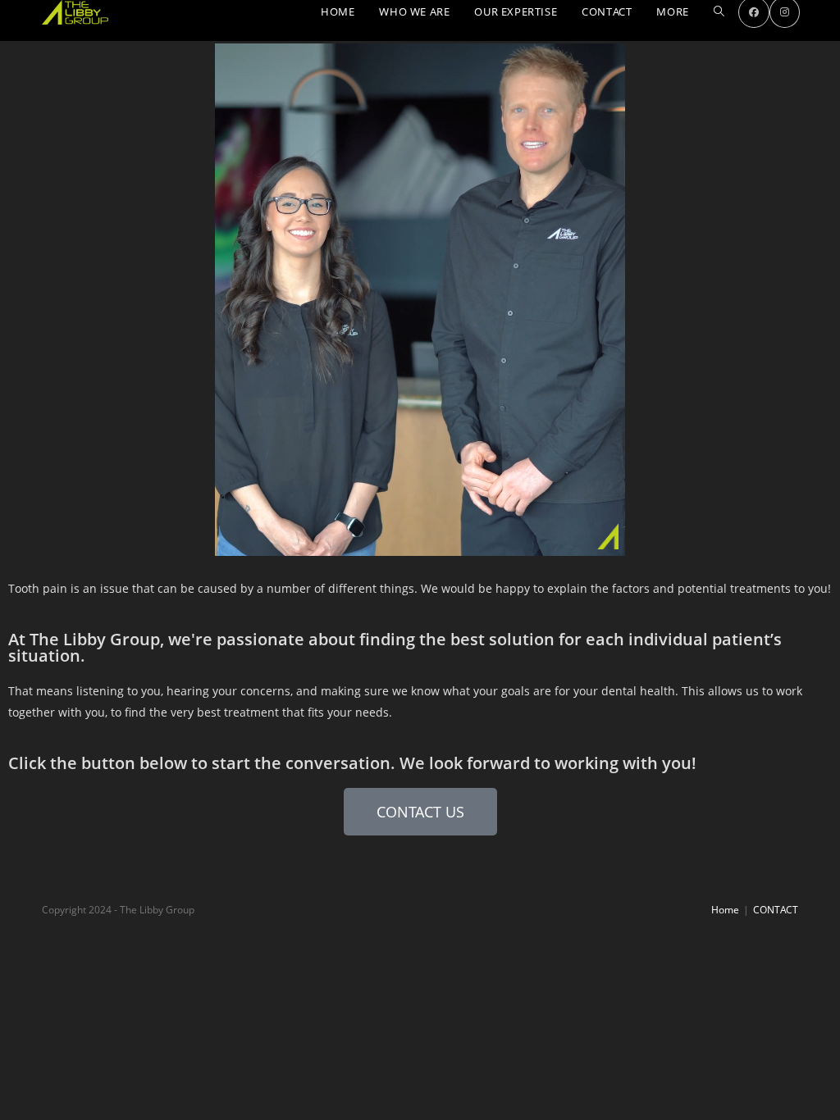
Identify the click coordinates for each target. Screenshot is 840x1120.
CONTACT (775, 910)
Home (725, 910)
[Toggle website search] (719, 12)
